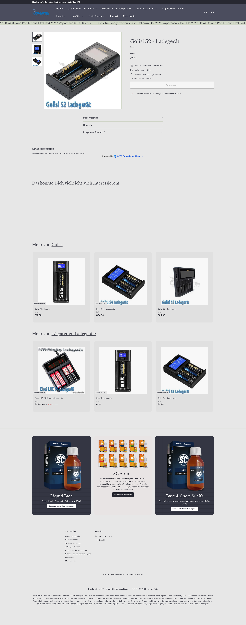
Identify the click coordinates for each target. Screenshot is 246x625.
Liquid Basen (95, 16)
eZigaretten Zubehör (173, 8)
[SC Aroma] (123, 454)
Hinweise (88, 125)
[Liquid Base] (61, 465)
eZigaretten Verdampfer (115, 8)
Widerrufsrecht (71, 540)
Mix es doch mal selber (123, 494)
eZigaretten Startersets (81, 8)
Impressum (69, 557)
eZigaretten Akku (145, 8)
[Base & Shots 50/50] (184, 465)
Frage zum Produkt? (94, 132)
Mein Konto (129, 16)
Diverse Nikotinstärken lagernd (184, 509)
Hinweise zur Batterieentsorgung (78, 554)
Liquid (60, 16)
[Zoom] (82, 70)
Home (59, 8)
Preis (132, 53)
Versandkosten (147, 79)
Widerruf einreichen (73, 543)
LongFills (76, 16)
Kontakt (114, 16)
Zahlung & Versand (72, 547)
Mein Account (70, 561)
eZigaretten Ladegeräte (74, 333)
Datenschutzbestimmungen (76, 550)
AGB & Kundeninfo (72, 536)
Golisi (132, 47)
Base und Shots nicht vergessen (61, 506)
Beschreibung (90, 117)
